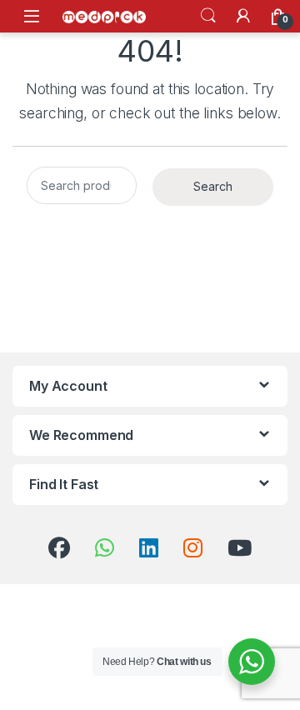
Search (208, 16)
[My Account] (243, 16)
